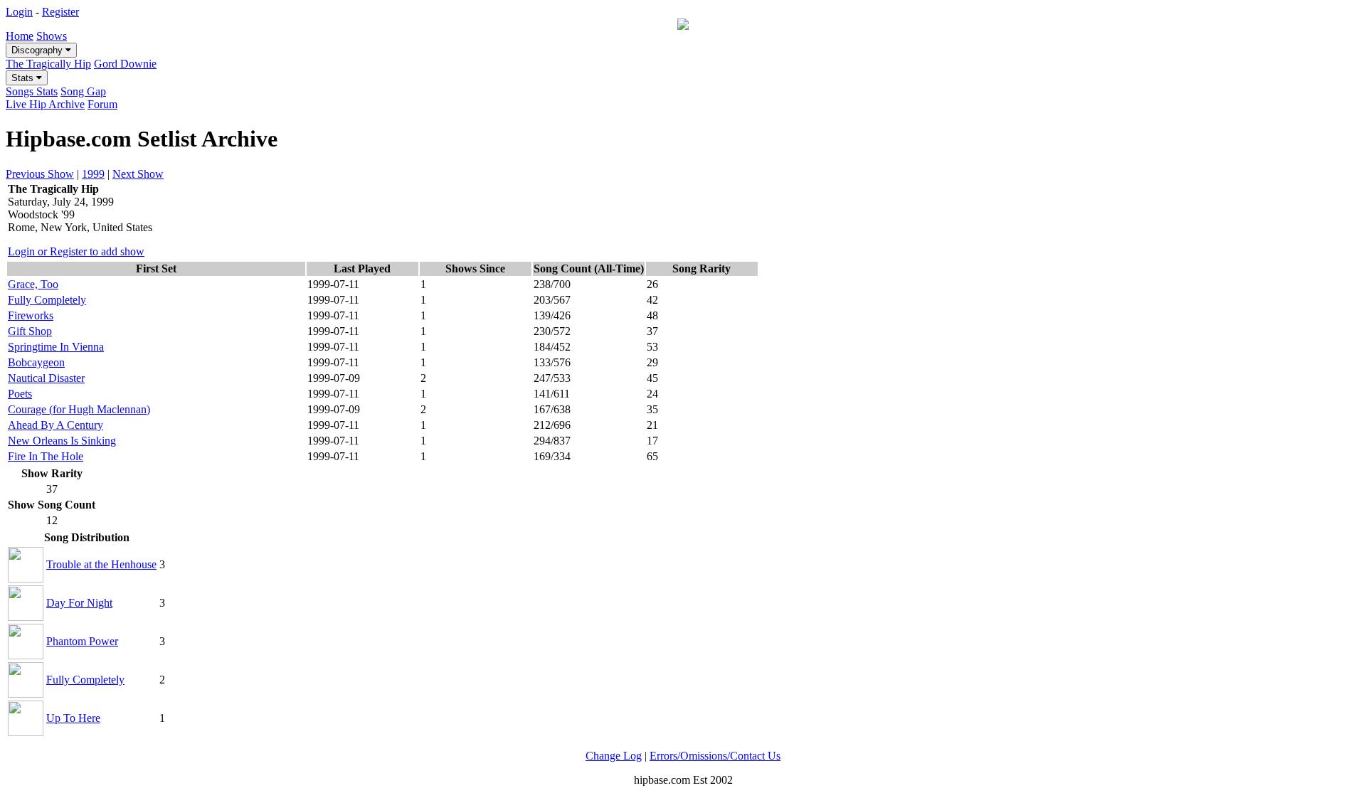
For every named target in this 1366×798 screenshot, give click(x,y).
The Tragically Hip (48, 64)
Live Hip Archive (45, 104)
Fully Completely (47, 300)
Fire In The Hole (45, 456)
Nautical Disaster (46, 378)
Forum (102, 104)
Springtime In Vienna (56, 347)
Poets (20, 394)
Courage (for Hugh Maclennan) (79, 409)
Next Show (138, 174)
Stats (23, 78)
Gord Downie (125, 64)
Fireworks (30, 315)
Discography (38, 50)
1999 (93, 174)
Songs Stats (32, 91)
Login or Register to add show (76, 251)
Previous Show (40, 174)
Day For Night (79, 603)
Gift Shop (30, 331)
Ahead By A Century (55, 425)
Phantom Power (82, 641)
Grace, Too (33, 284)
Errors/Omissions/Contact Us (715, 756)
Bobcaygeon (36, 362)
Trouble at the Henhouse (101, 564)
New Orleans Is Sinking (62, 441)
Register (60, 12)
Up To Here (73, 718)
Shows (51, 36)
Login (19, 12)
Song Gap (83, 91)
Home (19, 36)
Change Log (614, 756)
